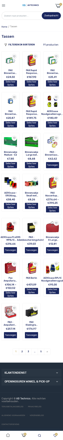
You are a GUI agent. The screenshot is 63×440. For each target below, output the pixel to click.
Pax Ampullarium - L (10, 279)
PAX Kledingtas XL (31, 323)
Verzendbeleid (37, 415)
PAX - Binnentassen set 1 (52, 153)
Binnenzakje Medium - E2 (10, 153)
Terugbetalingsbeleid (12, 407)
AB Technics (23, 398)
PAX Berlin (31, 278)
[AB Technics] (30, 6)
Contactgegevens (10, 424)
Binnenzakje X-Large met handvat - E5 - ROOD (52, 238)
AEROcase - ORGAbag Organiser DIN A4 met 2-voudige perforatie (10, 194)
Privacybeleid (34, 407)
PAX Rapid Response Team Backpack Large (31, 72)
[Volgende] (47, 352)
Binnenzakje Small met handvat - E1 (31, 194)
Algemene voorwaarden (13, 415)
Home (4, 27)
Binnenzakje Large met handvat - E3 (31, 153)
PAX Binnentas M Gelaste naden (10, 113)
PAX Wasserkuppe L (52, 194)
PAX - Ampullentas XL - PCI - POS (10, 323)
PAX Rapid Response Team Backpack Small (31, 113)
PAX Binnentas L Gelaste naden (10, 72)
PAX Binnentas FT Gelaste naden (52, 72)
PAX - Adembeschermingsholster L (31, 238)
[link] (14, 56)
